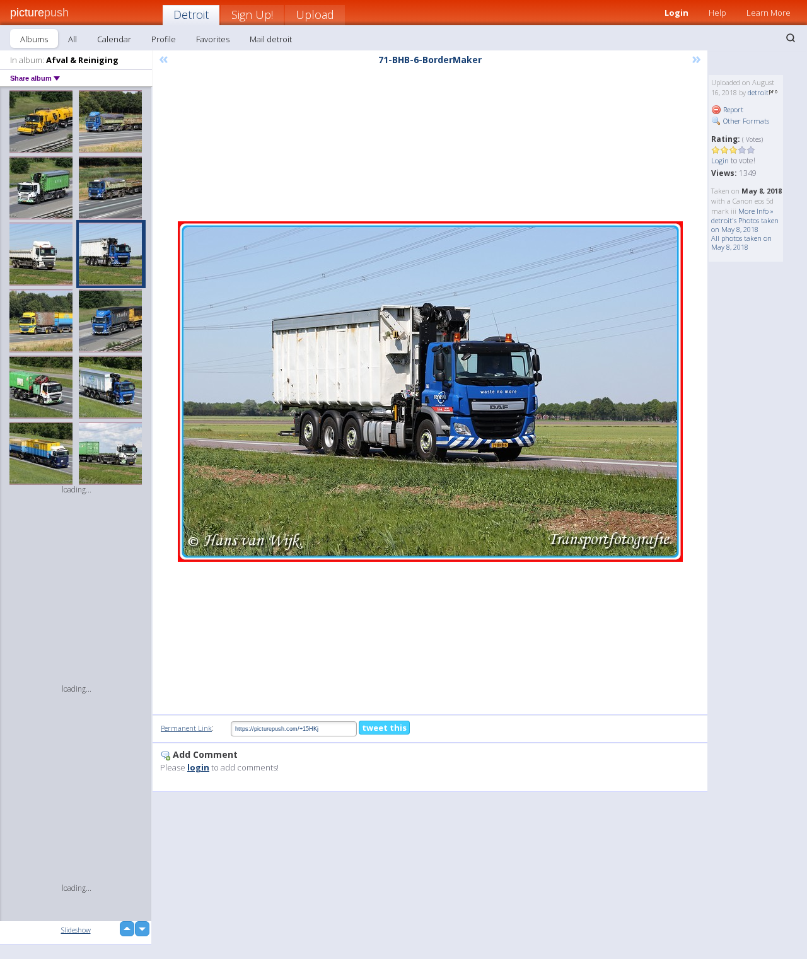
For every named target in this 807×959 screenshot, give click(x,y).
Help (717, 12)
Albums (34, 39)
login (198, 767)
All (72, 39)
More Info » (756, 211)
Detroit (191, 14)
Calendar (114, 39)
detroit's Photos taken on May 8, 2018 (745, 225)
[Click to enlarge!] (430, 391)
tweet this (384, 727)
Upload (315, 14)
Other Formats (745, 120)
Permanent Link (186, 728)
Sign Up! (252, 14)
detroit (758, 92)
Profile (163, 39)
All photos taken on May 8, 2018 (741, 242)
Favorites (212, 39)
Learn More (768, 12)
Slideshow (76, 929)
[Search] (791, 38)
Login (676, 12)
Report (732, 109)
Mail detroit (271, 39)
